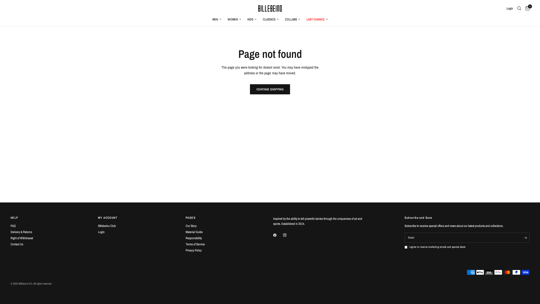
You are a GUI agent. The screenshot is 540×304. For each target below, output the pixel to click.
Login (101, 232)
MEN (215, 19)
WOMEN (233, 19)
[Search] (519, 8)
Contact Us (17, 244)
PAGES (191, 217)
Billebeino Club (107, 226)
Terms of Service (195, 244)
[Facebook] (277, 235)
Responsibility (194, 238)
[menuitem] (216, 19)
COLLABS (291, 19)
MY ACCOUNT (107, 217)
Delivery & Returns (21, 232)
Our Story (191, 226)
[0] (526, 8)
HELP (14, 217)
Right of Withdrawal (22, 238)
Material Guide (194, 232)
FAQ (13, 226)
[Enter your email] (525, 238)
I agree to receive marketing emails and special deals (437, 247)
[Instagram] (287, 235)
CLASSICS (269, 19)
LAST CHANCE (315, 19)
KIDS (250, 19)
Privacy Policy (194, 250)
